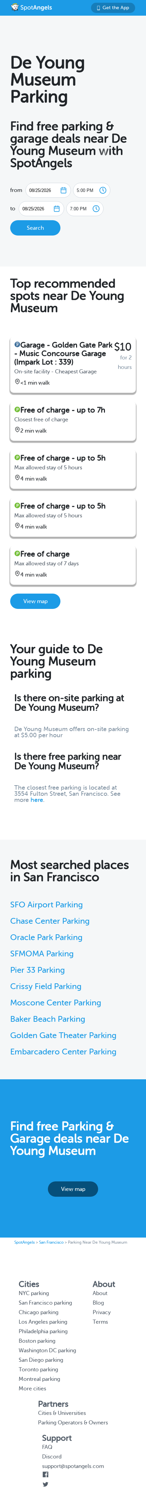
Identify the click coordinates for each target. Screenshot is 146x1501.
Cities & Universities (62, 1413)
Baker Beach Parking (47, 1019)
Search (35, 228)
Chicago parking (38, 1312)
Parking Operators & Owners (73, 1423)
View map (35, 601)
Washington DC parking (47, 1350)
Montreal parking (39, 1379)
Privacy (102, 1312)
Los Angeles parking (43, 1322)
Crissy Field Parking (45, 986)
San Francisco (51, 1242)
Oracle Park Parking (46, 937)
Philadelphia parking (43, 1331)
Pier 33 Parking (37, 970)
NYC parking (34, 1293)
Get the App (116, 7)
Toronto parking (38, 1370)
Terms (100, 1322)
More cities (32, 1389)
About (100, 1293)
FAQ (47, 1447)
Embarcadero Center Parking (63, 1051)
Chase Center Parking (50, 921)
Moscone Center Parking (55, 1002)
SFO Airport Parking (46, 904)
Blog (98, 1303)
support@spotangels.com (73, 1466)
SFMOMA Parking (42, 953)
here (37, 799)
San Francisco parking (45, 1303)
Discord (51, 1457)
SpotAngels (24, 1242)
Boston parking (37, 1341)
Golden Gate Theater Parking (63, 1035)
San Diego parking (41, 1360)
